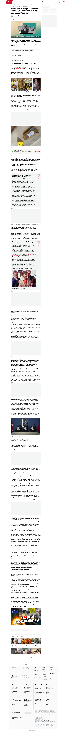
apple (43, 726)
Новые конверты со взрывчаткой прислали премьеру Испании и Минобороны (25, 96)
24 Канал (12, 4)
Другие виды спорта (49, 705)
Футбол (47, 701)
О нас (35, 667)
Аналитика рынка (38, 700)
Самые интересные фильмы (16, 700)
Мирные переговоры (27, 688)
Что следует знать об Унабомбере (18, 53)
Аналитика (36, 1)
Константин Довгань (17, 15)
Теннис (47, 703)
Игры (40, 1)
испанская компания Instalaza (17, 171)
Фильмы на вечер (15, 703)
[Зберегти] (38, 19)
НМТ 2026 (25, 704)
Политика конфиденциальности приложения (45, 674)
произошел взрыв (19, 68)
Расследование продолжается (17, 60)
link (23, 676)
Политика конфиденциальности (45, 667)
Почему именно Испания (16, 55)
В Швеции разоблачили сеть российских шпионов (27, 592)
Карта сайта (51, 676)
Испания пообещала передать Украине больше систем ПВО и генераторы (25, 332)
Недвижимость (38, 699)
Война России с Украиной (28, 684)
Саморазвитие (26, 705)
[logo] (9, 2)
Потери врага (26, 695)
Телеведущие (36, 674)
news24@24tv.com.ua (14, 668)
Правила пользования (37, 677)
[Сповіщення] (50, 2)
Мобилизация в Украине (39, 684)
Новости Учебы (26, 699)
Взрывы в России (26, 693)
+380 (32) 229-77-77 (40, 719)
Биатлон (47, 704)
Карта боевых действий (27, 687)
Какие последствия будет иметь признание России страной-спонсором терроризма (25, 486)
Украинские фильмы (15, 701)
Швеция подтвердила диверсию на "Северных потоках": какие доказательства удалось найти (24, 549)
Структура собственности (52, 673)
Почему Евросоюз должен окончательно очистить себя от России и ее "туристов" (24, 440)
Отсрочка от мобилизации (39, 692)
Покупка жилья (37, 701)
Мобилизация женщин (38, 689)
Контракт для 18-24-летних (39, 691)
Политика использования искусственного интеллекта (44, 670)
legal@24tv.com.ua (46, 720)
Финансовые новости (49, 688)
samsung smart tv (54, 726)
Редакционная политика (36, 671)
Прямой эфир (14, 688)
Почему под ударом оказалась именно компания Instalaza (22, 50)
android (37, 726)
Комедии (13, 704)
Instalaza (30, 185)
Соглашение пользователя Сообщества (44, 677)
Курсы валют (48, 687)
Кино (13, 699)
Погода (13, 692)
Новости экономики (50, 684)
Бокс (47, 700)
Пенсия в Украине (49, 693)
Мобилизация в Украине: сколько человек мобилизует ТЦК (39, 694)
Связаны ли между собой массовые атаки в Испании (21, 48)
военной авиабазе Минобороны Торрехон (20, 226)
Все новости (16, 1)
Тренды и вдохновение (38, 703)
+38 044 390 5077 (26, 668)
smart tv (48, 726)
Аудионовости (14, 691)
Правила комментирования (44, 679)
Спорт (47, 699)
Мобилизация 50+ (38, 688)
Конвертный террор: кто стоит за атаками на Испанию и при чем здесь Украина (29, 4)
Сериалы (13, 705)
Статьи (15, 4)
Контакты (51, 669)
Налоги (47, 692)
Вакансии (51, 671)
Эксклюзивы (30, 1)
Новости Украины (23, 1)
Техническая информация (51, 667)
